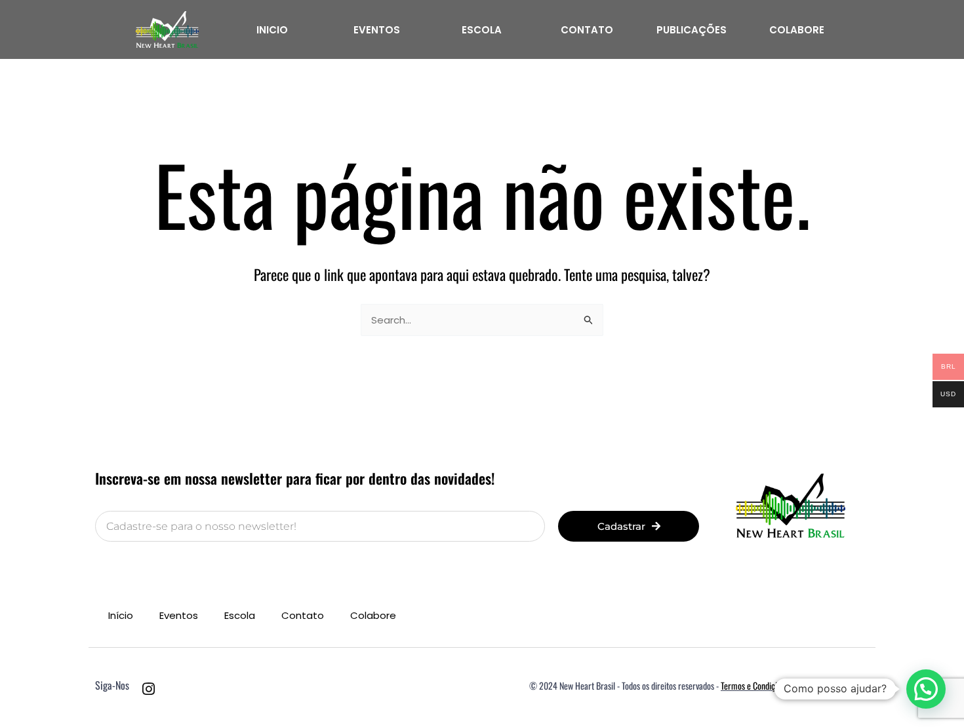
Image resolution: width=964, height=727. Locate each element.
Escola (239, 615)
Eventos (178, 615)
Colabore (373, 615)
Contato (302, 615)
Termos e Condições (753, 685)
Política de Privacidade (830, 685)
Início (120, 615)
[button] (926, 689)
